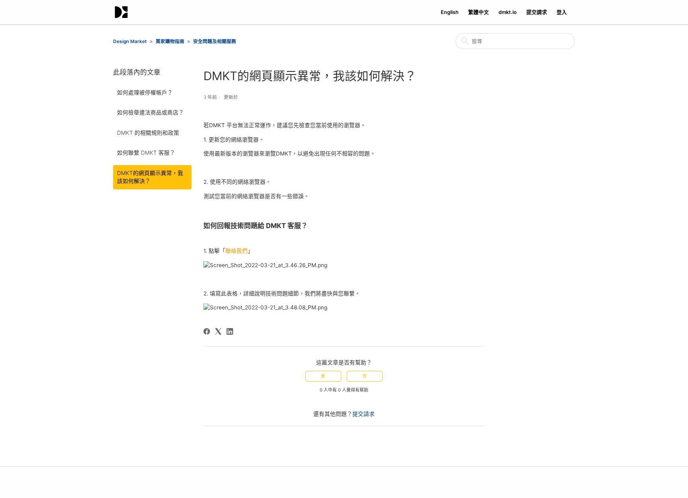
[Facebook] (206, 331)
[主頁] (121, 12)
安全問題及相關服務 (214, 41)
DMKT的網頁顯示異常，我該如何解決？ (150, 177)
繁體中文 (478, 12)
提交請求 (536, 12)
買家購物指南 (170, 41)
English (450, 12)
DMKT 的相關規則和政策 (148, 133)
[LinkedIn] (230, 331)
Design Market (130, 41)
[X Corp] (218, 331)
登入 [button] (562, 12)
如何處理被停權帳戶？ (145, 92)
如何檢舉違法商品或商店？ (150, 112)
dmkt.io (507, 12)
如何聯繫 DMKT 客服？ (146, 153)
